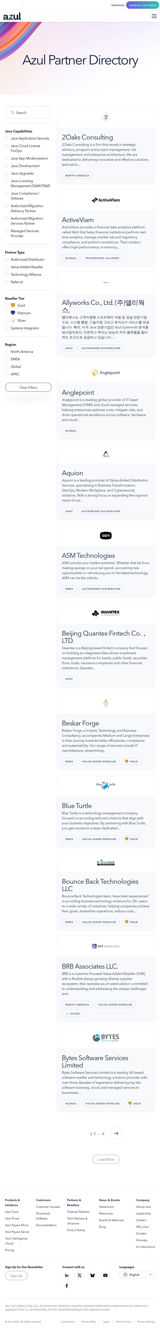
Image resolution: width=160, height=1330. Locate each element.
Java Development (25, 165)
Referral (17, 281)
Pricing (9, 1250)
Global (16, 366)
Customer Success (48, 1206)
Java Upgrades (22, 173)
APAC (15, 374)
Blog (102, 1226)
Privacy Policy (88, 1321)
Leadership (143, 1213)
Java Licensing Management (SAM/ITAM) (30, 183)
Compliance (68, 1321)
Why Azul (142, 1226)
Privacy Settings (146, 1321)
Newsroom (106, 1206)
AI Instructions (145, 1247)
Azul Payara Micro (17, 1225)
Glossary (142, 1240)
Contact (141, 1233)
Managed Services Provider (25, 233)
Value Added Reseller (27, 266)
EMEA (15, 359)
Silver (22, 320)
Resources (106, 1213)
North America (22, 351)
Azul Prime (12, 1218)
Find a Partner (76, 1230)
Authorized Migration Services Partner (27, 220)
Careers (141, 1220)
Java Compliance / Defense (25, 195)
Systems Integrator (25, 328)
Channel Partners (78, 1211)
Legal (106, 1321)
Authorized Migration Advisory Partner (27, 208)
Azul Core (11, 1211)
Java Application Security (30, 138)
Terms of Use (123, 1321)
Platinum (24, 313)
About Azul (143, 1206)
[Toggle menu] (154, 16)
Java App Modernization (29, 158)
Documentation (46, 1225)
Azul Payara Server (17, 1231)
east (116, 1133)
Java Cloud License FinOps (25, 148)
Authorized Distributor (28, 259)
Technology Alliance (26, 274)
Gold (21, 305)
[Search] (6, 5)
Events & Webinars (111, 1220)
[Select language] (16, 5)
